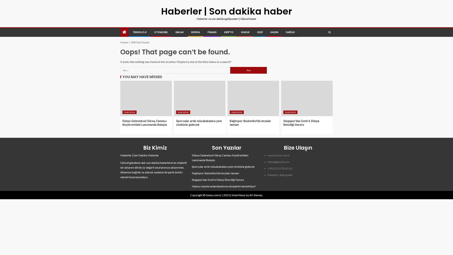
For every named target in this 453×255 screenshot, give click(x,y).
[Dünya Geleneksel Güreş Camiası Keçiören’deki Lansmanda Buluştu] (146, 98)
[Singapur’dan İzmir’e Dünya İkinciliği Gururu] (307, 98)
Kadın (274, 32)
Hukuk (245, 32)
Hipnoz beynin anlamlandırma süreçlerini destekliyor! (224, 186)
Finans (212, 32)
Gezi (260, 32)
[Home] (124, 32)
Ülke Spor (129, 112)
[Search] (329, 32)
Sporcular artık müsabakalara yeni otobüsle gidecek (223, 166)
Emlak (180, 32)
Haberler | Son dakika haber (226, 11)
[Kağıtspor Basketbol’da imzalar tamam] (253, 98)
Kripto (228, 32)
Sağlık (290, 32)
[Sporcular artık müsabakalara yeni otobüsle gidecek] (199, 98)
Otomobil (161, 32)
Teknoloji (140, 32)
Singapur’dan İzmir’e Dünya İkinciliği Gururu (218, 179)
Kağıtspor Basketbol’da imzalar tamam (215, 173)
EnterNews (238, 195)
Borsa (195, 32)
